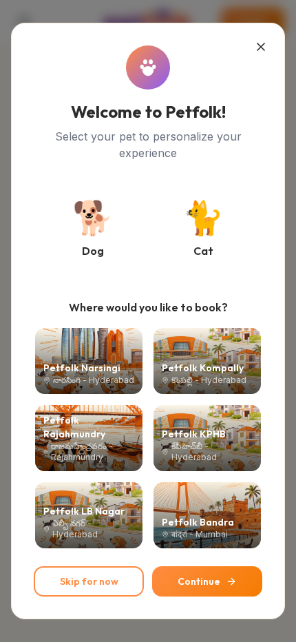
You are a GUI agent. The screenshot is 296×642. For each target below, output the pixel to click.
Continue (199, 581)
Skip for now (89, 581)
